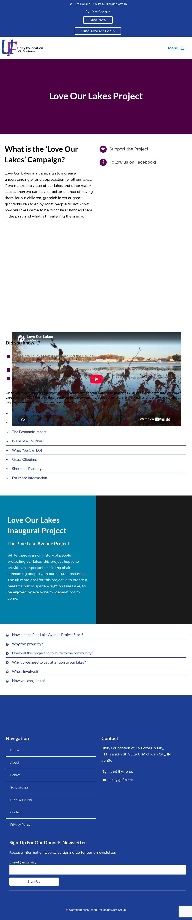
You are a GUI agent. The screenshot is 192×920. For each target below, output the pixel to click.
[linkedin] (118, 788)
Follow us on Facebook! (133, 162)
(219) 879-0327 (101, 11)
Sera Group (118, 909)
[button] (96, 413)
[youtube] (111, 788)
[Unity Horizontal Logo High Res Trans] (22, 41)
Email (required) (23, 862)
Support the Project (129, 149)
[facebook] (103, 788)
